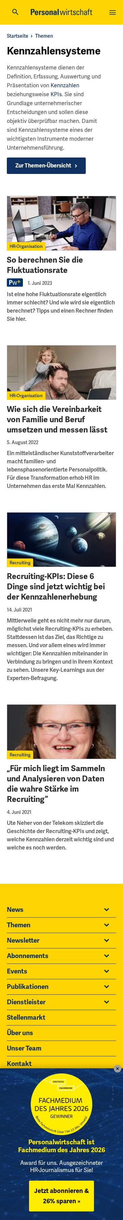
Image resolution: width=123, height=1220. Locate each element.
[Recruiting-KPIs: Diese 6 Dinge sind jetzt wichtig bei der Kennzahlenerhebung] (61, 539)
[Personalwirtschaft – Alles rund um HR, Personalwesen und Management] (61, 12)
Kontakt (19, 1064)
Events (17, 971)
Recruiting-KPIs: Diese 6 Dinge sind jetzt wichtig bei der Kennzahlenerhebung (56, 586)
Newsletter (23, 940)
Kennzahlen (65, 85)
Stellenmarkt (26, 1018)
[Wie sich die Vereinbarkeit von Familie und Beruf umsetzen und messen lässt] (61, 372)
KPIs (56, 94)
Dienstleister (26, 1002)
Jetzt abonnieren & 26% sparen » (61, 1196)
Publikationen (28, 987)
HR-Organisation (26, 246)
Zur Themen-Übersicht (43, 165)
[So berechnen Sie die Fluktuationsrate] (61, 223)
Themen (44, 36)
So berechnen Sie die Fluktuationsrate (45, 265)
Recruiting (20, 563)
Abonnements (28, 956)
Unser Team (24, 1048)
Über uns (20, 1033)
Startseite (17, 36)
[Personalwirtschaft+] (15, 286)
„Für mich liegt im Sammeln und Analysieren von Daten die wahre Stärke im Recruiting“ (56, 784)
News (15, 910)
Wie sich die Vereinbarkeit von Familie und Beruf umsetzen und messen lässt (57, 419)
